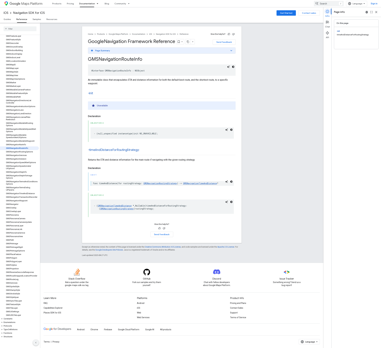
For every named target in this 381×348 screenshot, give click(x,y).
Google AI (149, 329)
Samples (37, 19)
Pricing (70, 3)
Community (120, 3)
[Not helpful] (233, 34)
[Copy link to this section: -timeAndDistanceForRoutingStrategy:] (142, 150)
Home (90, 34)
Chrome (94, 329)
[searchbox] (20, 28)
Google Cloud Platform (128, 329)
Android (140, 303)
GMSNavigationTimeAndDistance (200, 183)
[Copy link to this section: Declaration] (104, 116)
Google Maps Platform (118, 34)
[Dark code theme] (233, 66)
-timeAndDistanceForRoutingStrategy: (113, 150)
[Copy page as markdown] (188, 41)
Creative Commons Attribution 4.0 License (163, 247)
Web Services (143, 317)
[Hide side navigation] (36, 343)
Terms (47, 342)
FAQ (45, 303)
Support (234, 312)
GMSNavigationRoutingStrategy (160, 183)
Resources (51, 19)
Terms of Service (238, 317)
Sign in (374, 3)
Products (56, 3)
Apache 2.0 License (225, 247)
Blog (107, 3)
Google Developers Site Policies (109, 250)
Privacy (56, 342)
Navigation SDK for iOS (29, 13)
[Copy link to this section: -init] (96, 93)
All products (165, 329)
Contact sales (309, 13)
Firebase (108, 329)
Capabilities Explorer (53, 308)
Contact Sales (236, 308)
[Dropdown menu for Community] (129, 3)
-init (90, 93)
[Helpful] (229, 34)
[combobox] (329, 3)
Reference (21, 19)
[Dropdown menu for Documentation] (98, 3)
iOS (6, 13)
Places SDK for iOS (52, 312)
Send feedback (224, 42)
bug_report (366, 12)
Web (139, 312)
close (376, 12)
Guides (7, 19)
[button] (19, 319)
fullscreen (371, 12)
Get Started (286, 13)
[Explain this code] (228, 66)
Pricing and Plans (238, 303)
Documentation (87, 3)
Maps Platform (31, 4)
